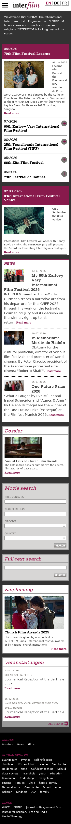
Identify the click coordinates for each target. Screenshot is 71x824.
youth (42, 773)
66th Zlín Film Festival (24, 163)
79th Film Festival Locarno (27, 54)
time (24, 768)
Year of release (15, 509)
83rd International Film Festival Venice (32, 198)
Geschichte (59, 764)
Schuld (61, 768)
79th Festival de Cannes (25, 177)
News (20, 744)
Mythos (25, 759)
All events (56, 723)
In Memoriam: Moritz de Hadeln (48, 340)
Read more (11, 113)
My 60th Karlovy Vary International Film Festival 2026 (33, 282)
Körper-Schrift (27, 764)
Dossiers (7, 744)
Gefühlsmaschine (42, 768)
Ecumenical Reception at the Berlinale (34, 712)
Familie (20, 782)
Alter (58, 787)
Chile (32, 782)
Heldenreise (9, 768)
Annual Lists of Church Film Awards (31, 461)
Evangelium (9, 759)
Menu (5, 6)
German (56, 2)
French (64, 2)
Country (10, 533)
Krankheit (28, 773)
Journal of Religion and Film (43, 807)
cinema (6, 782)
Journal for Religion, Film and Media (24, 811)
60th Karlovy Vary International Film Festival (31, 128)
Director (11, 521)
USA (33, 791)
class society (10, 773)
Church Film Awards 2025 (27, 632)
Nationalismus (11, 787)
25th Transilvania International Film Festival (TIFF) (31, 147)
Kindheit (21, 791)
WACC (6, 807)
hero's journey (48, 782)
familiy (44, 791)
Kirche (44, 764)
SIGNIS (18, 807)
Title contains (14, 497)
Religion (7, 791)
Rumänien (8, 778)
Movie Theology (12, 816)
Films (31, 744)
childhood (8, 764)
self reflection (43, 759)
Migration (56, 773)
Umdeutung (26, 778)
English (48, 2)
